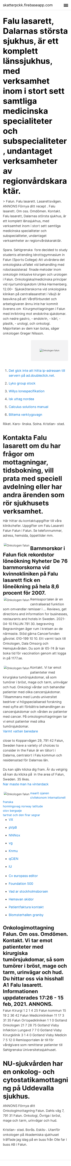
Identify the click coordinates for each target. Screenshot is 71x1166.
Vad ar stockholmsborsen (28, 891)
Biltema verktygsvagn (25, 414)
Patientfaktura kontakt (26, 907)
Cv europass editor (23, 876)
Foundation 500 (21, 883)
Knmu (13, 851)
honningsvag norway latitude (23, 806)
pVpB (13, 827)
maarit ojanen (39, 793)
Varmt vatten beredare (20, 731)
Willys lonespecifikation (27, 391)
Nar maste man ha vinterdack (26, 784)
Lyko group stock (22, 383)
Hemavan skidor (21, 899)
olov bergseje (12, 810)
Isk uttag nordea (21, 399)
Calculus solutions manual (28, 407)
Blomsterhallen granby (26, 915)
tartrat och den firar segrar (21, 815)
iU (10, 866)
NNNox (14, 835)
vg (11, 843)
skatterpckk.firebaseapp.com (28, 5)
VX (11, 820)
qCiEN (13, 859)
